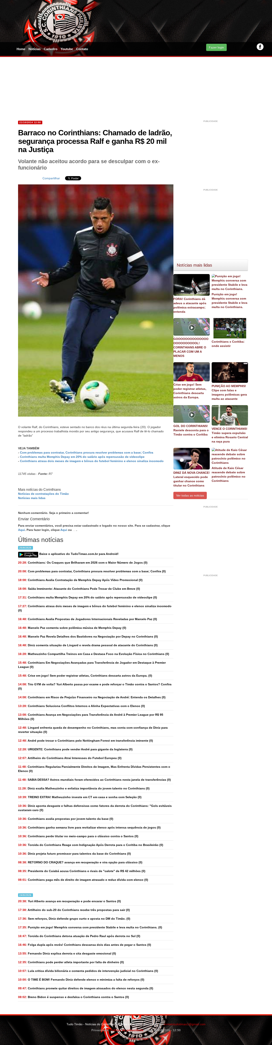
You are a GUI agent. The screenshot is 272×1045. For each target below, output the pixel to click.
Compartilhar (51, 178)
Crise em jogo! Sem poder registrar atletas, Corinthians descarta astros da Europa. (189, 391)
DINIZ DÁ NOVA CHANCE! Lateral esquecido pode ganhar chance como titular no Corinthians (191, 479)
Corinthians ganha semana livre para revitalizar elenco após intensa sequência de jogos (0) (89, 827)
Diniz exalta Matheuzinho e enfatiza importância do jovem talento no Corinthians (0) (84, 788)
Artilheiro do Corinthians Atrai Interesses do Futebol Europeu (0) (70, 758)
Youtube (67, 49)
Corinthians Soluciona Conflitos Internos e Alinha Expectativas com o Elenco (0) (81, 706)
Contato (82, 49)
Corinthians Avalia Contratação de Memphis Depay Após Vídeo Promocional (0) (80, 580)
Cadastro (50, 49)
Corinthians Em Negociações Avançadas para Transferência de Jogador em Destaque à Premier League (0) (92, 665)
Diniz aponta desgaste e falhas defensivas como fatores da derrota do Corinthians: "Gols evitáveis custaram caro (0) (95, 808)
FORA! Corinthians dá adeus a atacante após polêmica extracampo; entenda (189, 305)
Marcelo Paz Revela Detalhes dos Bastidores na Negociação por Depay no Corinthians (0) (88, 636)
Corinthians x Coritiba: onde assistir (228, 344)
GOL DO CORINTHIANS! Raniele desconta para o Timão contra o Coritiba (191, 430)
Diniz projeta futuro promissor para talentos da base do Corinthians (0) (74, 853)
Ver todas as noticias (190, 495)
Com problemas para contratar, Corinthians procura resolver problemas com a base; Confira (86, 452)
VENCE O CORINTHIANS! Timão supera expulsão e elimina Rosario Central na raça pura (230, 435)
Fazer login (216, 47)
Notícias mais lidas (31, 498)
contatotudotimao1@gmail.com (184, 1024)
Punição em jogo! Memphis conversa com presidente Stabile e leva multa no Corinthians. (229, 301)
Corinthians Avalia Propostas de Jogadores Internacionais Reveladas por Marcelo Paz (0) (87, 619)
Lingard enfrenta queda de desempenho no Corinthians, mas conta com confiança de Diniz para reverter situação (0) (93, 730)
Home (21, 49)
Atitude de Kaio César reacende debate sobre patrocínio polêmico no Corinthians (228, 474)
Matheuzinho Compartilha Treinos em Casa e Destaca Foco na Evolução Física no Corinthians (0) (93, 654)
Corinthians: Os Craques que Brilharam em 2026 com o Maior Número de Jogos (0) (82, 562)
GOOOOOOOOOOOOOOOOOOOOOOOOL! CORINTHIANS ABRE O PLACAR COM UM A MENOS (190, 347)
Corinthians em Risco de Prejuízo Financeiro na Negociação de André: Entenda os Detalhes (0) (92, 697)
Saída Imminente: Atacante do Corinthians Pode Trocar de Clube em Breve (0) (79, 588)
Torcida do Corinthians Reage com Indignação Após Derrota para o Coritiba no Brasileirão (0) (90, 845)
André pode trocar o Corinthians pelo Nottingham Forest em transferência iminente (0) (85, 740)
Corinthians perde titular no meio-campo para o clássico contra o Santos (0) (78, 836)
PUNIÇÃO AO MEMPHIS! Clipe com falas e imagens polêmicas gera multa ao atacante (229, 392)
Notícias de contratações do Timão (43, 493)
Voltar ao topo (138, 1038)
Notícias (34, 49)
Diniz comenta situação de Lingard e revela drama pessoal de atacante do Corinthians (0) (88, 645)
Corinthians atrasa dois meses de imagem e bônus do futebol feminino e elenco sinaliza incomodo (92, 461)
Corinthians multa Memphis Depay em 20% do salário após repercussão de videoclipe (82, 456)
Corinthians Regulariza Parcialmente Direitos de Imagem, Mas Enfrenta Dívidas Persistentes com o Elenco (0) (94, 769)
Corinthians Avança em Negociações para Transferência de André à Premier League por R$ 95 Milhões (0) (90, 717)
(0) (92, 571)
